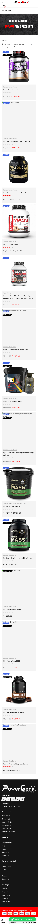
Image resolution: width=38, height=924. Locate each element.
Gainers (5, 87)
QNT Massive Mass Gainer (12, 609)
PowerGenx (12, 911)
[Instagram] (13, 799)
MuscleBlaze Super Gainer (12, 401)
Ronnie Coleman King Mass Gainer (15, 764)
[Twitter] (8, 799)
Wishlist (32, 922)
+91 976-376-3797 (11, 806)
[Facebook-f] (3, 799)
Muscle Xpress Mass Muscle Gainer (15, 350)
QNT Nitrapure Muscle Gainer (13, 712)
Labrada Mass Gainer (11, 244)
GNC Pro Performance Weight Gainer (16, 141)
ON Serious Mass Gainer (11, 506)
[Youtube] (17, 799)
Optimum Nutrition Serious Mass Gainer (17, 558)
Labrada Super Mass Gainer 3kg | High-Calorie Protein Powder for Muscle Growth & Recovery (18, 298)
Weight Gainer (13, 87)
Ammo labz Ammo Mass (11, 90)
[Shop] (2, 920)
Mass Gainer (12, 241)
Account (13, 922)
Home (4, 10)
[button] (22, 919)
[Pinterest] (22, 799)
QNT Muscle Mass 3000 (11, 661)
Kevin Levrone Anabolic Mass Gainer (16, 193)
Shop (3, 922)
